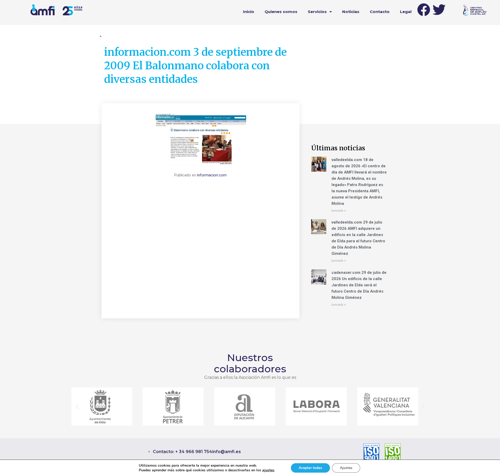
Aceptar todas (310, 467)
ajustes (268, 470)
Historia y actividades (122, 36)
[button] (77, 406)
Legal (405, 11)
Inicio (248, 11)
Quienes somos (281, 11)
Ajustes (346, 467)
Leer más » (339, 210)
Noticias (350, 11)
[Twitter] (439, 9)
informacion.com (212, 175)
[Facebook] (423, 9)
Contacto (380, 11)
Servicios (317, 11)
